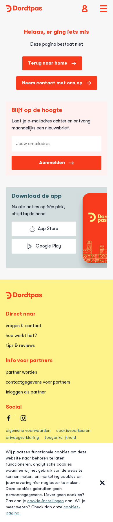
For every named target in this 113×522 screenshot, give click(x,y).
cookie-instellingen (45, 500)
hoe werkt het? (21, 335)
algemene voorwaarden (28, 430)
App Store (48, 228)
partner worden (21, 372)
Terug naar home (47, 63)
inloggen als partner (26, 392)
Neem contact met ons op (52, 82)
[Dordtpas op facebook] (9, 418)
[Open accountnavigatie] (84, 8)
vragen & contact (23, 325)
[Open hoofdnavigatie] (103, 8)
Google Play (48, 246)
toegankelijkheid (60, 437)
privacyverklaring (22, 437)
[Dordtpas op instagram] (23, 418)
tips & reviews (20, 345)
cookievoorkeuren (73, 430)
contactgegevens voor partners (38, 382)
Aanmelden (52, 162)
